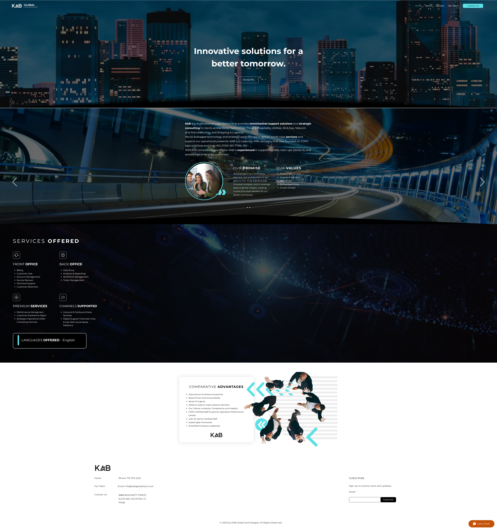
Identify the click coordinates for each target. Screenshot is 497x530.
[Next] (482, 182)
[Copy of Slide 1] (247, 207)
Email (352, 492)
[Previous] (14, 182)
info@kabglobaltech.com (139, 486)
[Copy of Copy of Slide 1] (249, 207)
